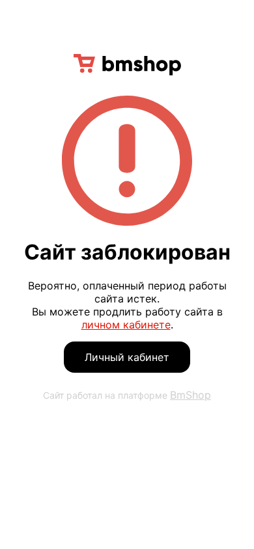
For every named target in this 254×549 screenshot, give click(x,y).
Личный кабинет (127, 357)
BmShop (190, 394)
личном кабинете (126, 324)
